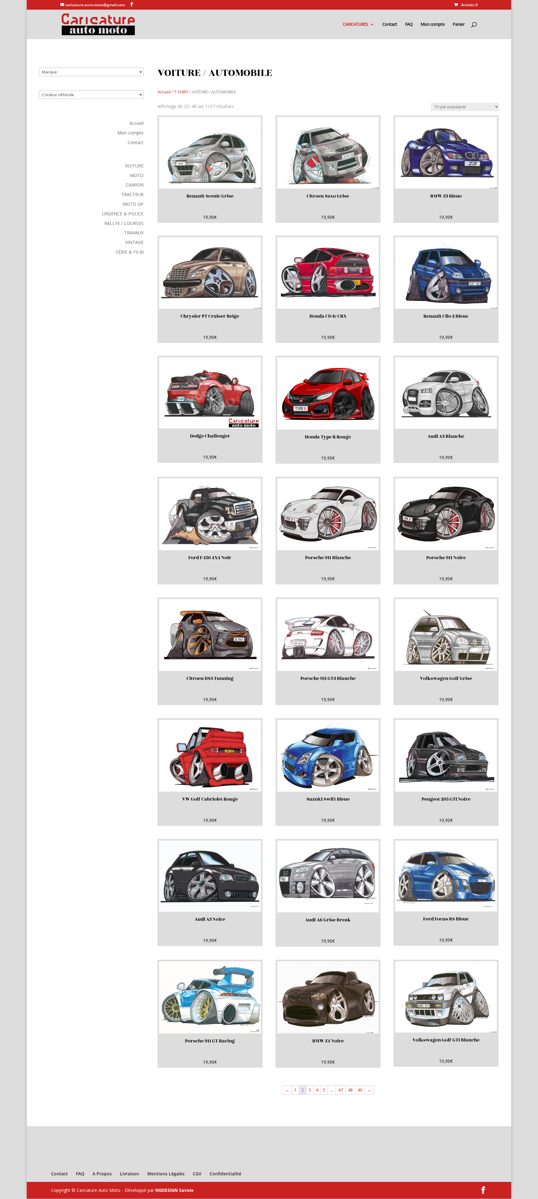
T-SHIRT (181, 92)
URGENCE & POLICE (123, 214)
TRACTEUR (132, 194)
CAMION (135, 185)
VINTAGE (134, 242)
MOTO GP (133, 204)
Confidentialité (225, 1174)
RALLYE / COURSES (124, 223)
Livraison (129, 1174)
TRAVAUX (134, 233)
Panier (459, 24)
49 (359, 1090)
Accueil (137, 123)
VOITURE (134, 166)
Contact (389, 24)
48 (350, 1090)
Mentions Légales (166, 1174)
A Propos (102, 1174)
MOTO (137, 175)
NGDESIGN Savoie (174, 1190)
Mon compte (433, 24)
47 (340, 1090)
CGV (197, 1174)
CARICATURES (355, 24)
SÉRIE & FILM (130, 252)
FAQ (409, 24)
